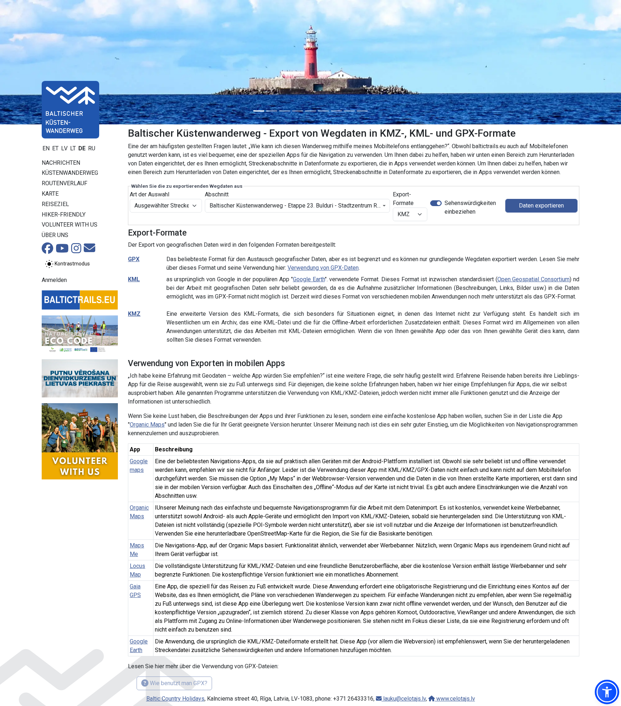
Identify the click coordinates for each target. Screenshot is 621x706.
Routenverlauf (64, 183)
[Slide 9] (362, 111)
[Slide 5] (310, 111)
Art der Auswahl (149, 194)
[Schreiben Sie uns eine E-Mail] (89, 250)
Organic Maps (147, 424)
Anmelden (54, 280)
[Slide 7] (336, 111)
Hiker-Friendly (64, 214)
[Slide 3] (284, 111)
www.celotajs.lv (455, 698)
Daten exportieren (541, 205)
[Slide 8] (349, 111)
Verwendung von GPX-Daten (323, 267)
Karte (50, 193)
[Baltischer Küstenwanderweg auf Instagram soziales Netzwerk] (76, 250)
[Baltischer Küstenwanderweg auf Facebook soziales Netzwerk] (47, 250)
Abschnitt (217, 194)
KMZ (134, 313)
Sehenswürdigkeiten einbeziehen (470, 207)
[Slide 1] (258, 111)
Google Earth (309, 279)
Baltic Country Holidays (175, 698)
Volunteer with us (69, 224)
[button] (607, 692)
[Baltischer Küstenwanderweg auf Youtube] (62, 250)
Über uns (55, 235)
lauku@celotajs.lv (404, 698)
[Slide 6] (323, 111)
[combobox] (297, 206)
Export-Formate (403, 198)
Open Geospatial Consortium (533, 279)
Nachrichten (61, 162)
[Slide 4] (297, 111)
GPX (133, 259)
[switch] (436, 203)
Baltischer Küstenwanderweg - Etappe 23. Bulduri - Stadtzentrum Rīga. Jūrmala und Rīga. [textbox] (295, 205)
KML (134, 279)
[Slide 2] (271, 111)
